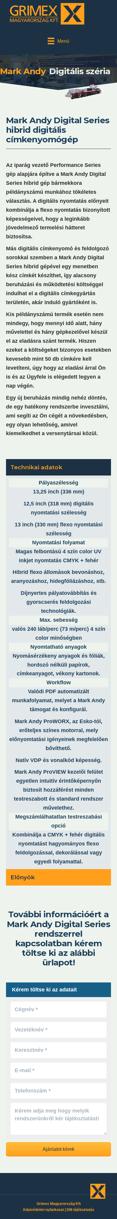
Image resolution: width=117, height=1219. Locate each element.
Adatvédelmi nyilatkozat (43, 1210)
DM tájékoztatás (80, 1210)
